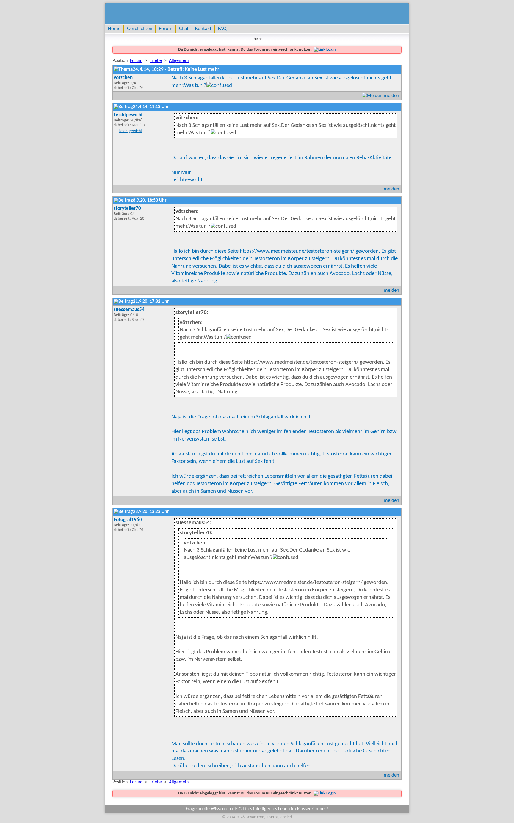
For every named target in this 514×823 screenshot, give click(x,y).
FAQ (222, 28)
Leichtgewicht (130, 131)
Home (114, 28)
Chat (184, 28)
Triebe (156, 60)
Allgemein (179, 60)
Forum (166, 28)
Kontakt (203, 28)
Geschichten (139, 28)
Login (330, 49)
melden (391, 95)
